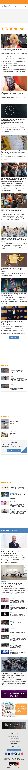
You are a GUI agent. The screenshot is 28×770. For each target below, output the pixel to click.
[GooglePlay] (19, 753)
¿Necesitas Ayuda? (14, 750)
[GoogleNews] (12, 753)
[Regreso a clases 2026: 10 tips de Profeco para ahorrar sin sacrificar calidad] (14, 260)
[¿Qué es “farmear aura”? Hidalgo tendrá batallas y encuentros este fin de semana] (14, 229)
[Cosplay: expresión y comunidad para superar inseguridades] (14, 41)
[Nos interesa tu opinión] (14, 725)
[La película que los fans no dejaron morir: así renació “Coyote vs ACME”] (5, 623)
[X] (9, 753)
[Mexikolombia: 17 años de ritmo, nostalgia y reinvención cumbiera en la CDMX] (5, 645)
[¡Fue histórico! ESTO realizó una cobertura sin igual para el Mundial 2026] (14, 664)
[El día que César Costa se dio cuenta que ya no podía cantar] (14, 541)
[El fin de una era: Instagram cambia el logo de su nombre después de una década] (5, 488)
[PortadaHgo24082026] (14, 709)
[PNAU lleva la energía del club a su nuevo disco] (5, 652)
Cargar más (14, 337)
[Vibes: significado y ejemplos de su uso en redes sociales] (14, 285)
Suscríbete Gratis (14, 450)
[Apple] (15, 753)
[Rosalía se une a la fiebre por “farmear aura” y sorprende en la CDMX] (5, 607)
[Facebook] (6, 753)
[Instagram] (22, 753)
